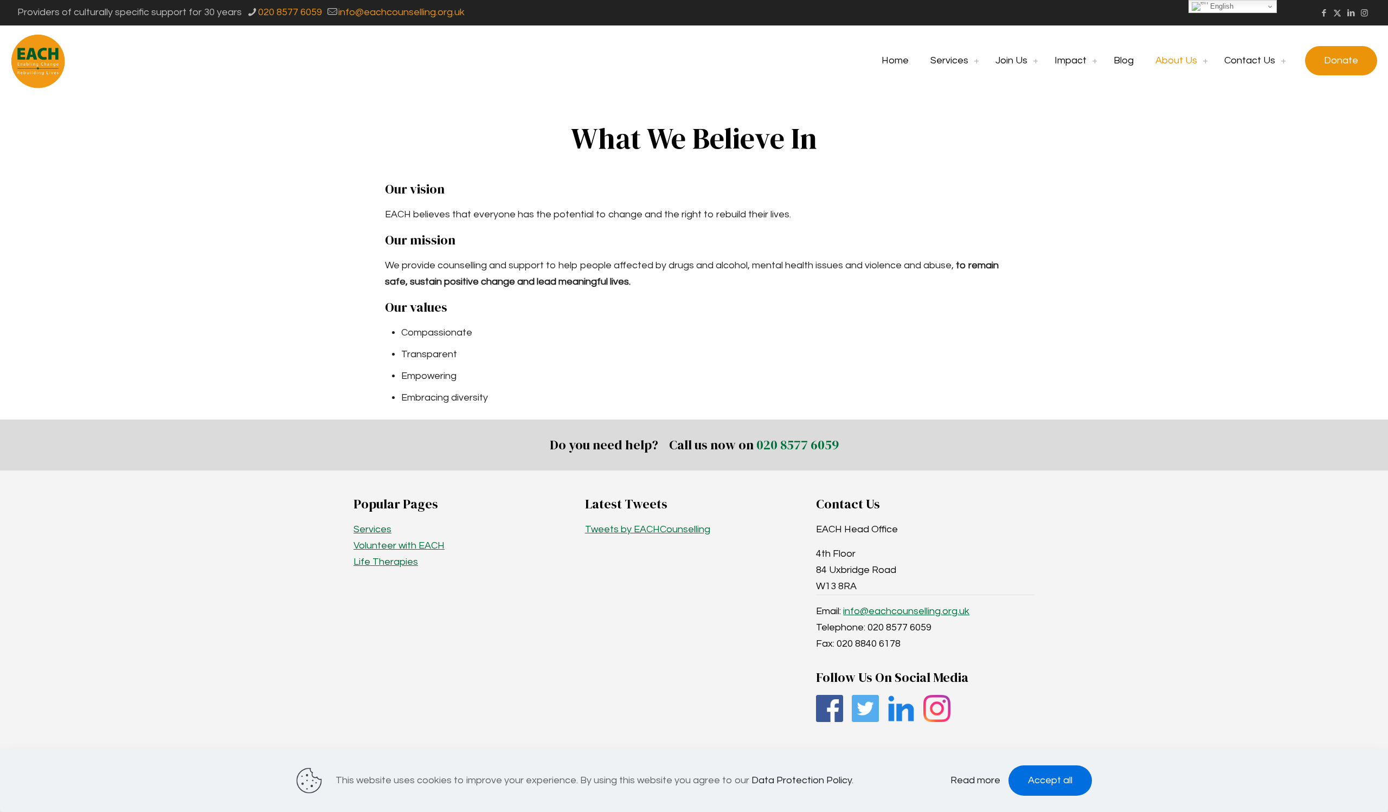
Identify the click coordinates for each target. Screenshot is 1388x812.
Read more (975, 780)
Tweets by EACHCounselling (647, 529)
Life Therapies (386, 562)
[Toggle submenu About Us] (1205, 60)
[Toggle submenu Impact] (1094, 60)
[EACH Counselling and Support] (38, 60)
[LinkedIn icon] (1351, 13)
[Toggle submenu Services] (976, 60)
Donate (1341, 60)
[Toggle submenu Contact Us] (1283, 60)
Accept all (1050, 780)
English (1220, 6)
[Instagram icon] (1364, 13)
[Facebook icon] (1324, 13)
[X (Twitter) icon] (1337, 13)
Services (372, 529)
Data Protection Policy (801, 780)
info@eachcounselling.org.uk (401, 12)
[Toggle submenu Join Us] (1035, 60)
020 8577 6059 (290, 12)
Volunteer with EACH (399, 545)
